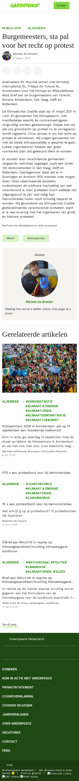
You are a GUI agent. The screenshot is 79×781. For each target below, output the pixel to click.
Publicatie (11, 28)
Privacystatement (18, 687)
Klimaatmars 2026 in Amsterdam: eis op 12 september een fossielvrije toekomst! (36, 428)
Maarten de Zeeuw (14, 520)
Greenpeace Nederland (26, 639)
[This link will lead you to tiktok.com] (41, 654)
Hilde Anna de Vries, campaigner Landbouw (30, 602)
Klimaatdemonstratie (47, 415)
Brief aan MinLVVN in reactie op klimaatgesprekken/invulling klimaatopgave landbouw (36, 580)
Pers (6, 750)
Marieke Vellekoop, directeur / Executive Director (34, 451)
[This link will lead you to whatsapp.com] (34, 654)
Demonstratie (40, 401)
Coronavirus (39, 498)
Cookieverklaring (17, 696)
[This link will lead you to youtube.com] (26, 654)
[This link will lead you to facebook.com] (4, 654)
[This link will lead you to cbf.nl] (10, 776)
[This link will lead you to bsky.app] (56, 654)
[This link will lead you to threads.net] (48, 654)
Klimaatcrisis (39, 411)
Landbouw (37, 567)
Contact (9, 741)
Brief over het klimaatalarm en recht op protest (29, 225)
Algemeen (36, 28)
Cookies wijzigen (17, 705)
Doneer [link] (62, 5)
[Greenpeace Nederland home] (31, 5)
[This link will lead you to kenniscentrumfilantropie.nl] (29, 776)
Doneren (9, 669)
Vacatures (11, 732)
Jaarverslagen (15, 714)
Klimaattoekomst (43, 420)
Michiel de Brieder (25, 54)
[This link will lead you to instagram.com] (12, 654)
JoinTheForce (40, 484)
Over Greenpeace (16, 723)
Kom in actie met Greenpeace (27, 678)
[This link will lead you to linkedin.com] (19, 654)
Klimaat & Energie (43, 406)
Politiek (60, 562)
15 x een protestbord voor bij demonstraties (37, 504)
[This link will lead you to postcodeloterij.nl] (59, 773)
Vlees (60, 571)
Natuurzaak (38, 562)
